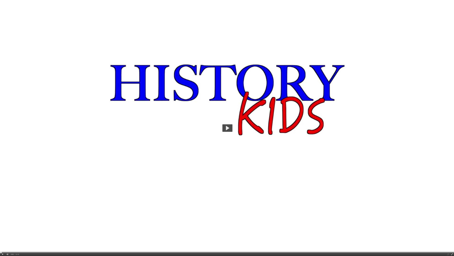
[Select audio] (448, 254)
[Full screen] (452, 254)
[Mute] (8, 254)
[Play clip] (3, 254)
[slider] (227, 252)
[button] (227, 128)
